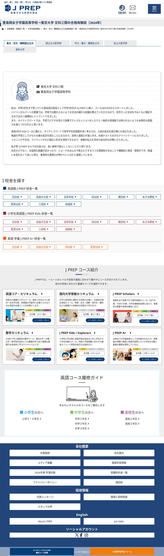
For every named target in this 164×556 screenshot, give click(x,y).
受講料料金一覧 (119, 472)
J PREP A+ (119, 333)
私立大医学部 (120, 43)
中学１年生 (81, 418)
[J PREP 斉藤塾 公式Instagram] (86, 536)
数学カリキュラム (17, 333)
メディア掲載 (45, 462)
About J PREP (45, 521)
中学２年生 (81, 423)
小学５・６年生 (31, 418)
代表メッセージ (45, 496)
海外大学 (20, 49)
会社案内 (119, 453)
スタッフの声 (45, 506)
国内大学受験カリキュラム (76, 294)
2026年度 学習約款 (45, 472)
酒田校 (119, 482)
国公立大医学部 (53, 43)
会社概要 (82, 446)
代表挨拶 (45, 453)
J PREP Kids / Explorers (75, 333)
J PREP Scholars (124, 294)
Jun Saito (119, 521)
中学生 (79, 412)
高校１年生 (131, 418)
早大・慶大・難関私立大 (87, 43)
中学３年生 (81, 428)
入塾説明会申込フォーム (122, 551)
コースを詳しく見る (41, 320)
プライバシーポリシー (45, 482)
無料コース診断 (42, 551)
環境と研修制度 (119, 496)
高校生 (129, 412)
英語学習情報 (119, 462)
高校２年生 (131, 423)
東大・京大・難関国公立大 (20, 43)
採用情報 (82, 490)
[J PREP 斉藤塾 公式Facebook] (81, 536)
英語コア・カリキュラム (21, 294)
